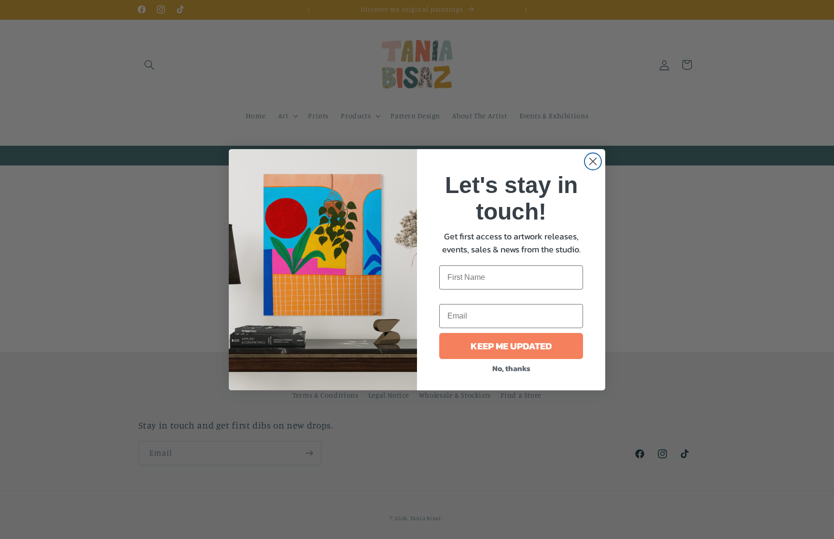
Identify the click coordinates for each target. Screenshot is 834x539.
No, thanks (511, 368)
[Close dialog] (592, 161)
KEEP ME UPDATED (511, 346)
